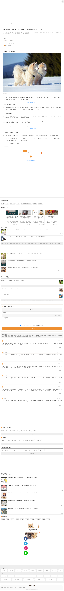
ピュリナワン (17, 579)
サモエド (4, 97)
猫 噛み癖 (39, 579)
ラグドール (35, 450)
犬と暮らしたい (18, 570)
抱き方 (49, 519)
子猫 (44, 519)
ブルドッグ (16, 430)
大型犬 (35, 203)
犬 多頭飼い (6, 579)
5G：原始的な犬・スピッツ (26, 203)
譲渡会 (33, 519)
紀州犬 (3, 440)
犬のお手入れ (40, 570)
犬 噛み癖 (28, 579)
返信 (60, 347)
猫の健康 (25, 576)
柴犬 (35, 430)
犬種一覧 (32, 434)
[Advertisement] (32, 13)
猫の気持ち (33, 576)
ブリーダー (13, 203)
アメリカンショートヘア (6, 450)
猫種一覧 (32, 453)
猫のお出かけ (47, 576)
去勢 (17, 519)
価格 (18, 203)
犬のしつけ (4, 570)
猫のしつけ (4, 576)
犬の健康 (25, 570)
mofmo (32, 1)
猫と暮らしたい (18, 576)
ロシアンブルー (16, 450)
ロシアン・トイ (38, 440)
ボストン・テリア (28, 430)
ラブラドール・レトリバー (6, 430)
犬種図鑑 (32, 443)
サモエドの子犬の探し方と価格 (10, 42)
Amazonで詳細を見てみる (32, 102)
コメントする (32, 328)
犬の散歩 (47, 570)
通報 (61, 340)
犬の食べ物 (11, 570)
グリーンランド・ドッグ (12, 440)
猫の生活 (54, 576)
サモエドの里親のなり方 (9, 45)
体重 (8, 519)
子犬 (3, 203)
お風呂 (27, 519)
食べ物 (3, 519)
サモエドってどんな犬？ (9, 40)
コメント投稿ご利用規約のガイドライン (28, 325)
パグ (21, 430)
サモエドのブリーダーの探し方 (10, 43)
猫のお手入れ (40, 576)
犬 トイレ (51, 579)
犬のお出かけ (54, 570)
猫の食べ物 (11, 576)
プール (22, 519)
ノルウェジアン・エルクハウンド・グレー (26, 440)
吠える (13, 519)
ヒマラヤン (42, 450)
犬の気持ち (33, 570)
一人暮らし (38, 519)
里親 (7, 203)
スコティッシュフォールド (26, 450)
